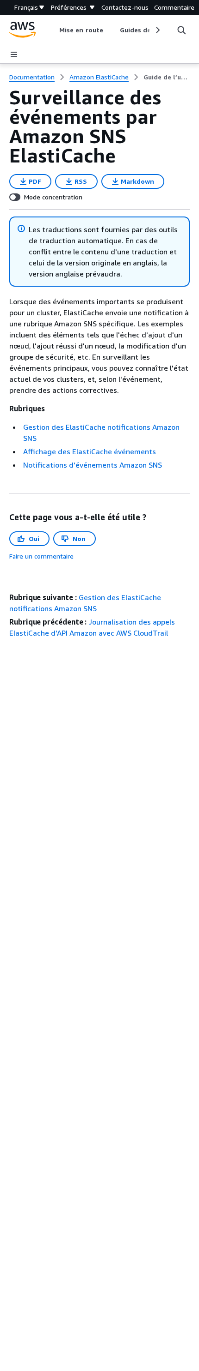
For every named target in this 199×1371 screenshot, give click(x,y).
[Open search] (181, 30)
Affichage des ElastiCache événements (89, 451)
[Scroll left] (52, 30)
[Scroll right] (157, 30)
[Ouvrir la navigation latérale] (13, 54)
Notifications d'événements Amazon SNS (92, 464)
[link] (166, 77)
